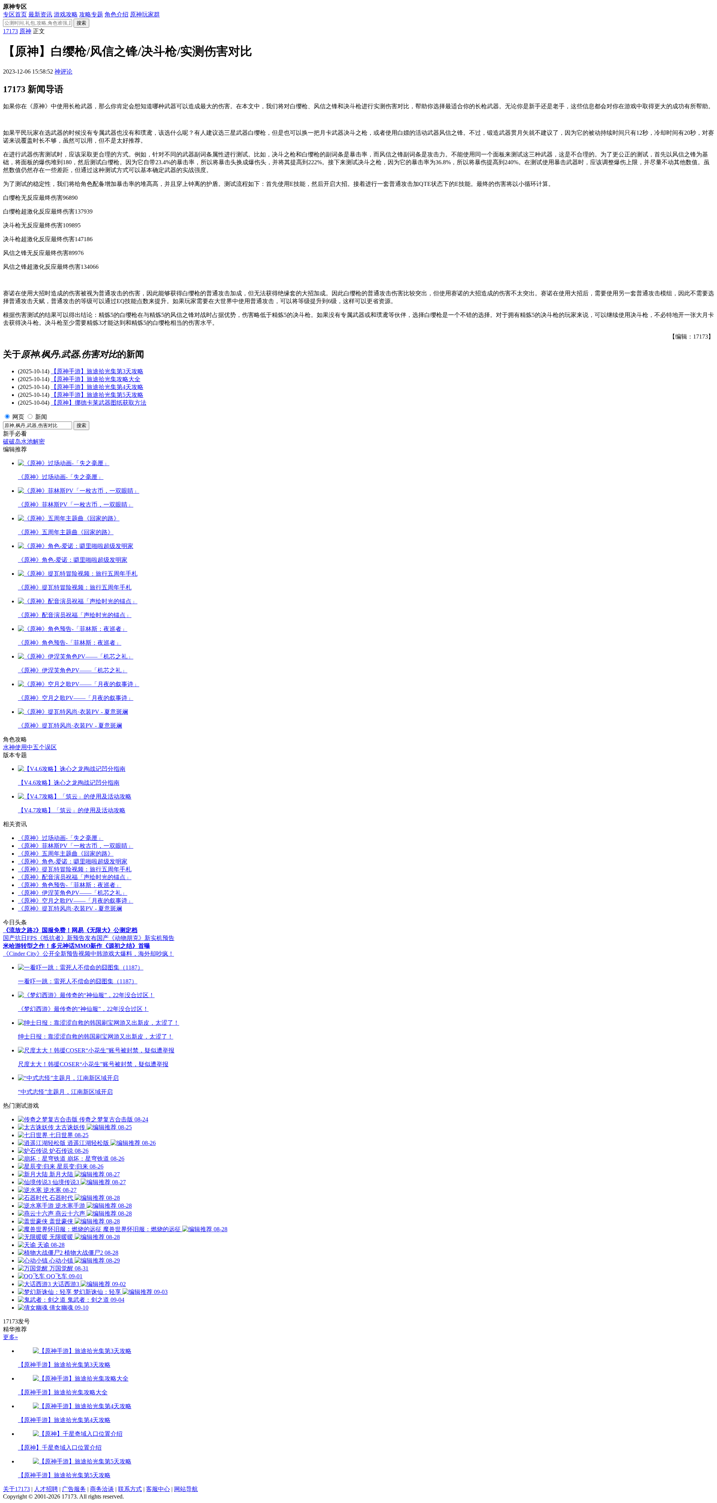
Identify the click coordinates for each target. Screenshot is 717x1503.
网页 (18, 417)
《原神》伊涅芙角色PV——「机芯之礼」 (72, 893)
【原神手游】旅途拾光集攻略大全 (95, 379)
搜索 (81, 23)
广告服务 (74, 1489)
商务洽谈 (102, 1489)
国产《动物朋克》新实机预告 (135, 938)
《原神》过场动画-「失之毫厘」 (60, 838)
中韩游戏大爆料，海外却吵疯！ (132, 953)
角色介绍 (116, 14)
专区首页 (15, 14)
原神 (25, 31)
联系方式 (130, 1489)
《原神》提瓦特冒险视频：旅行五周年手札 (74, 869)
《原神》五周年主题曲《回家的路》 (66, 853)
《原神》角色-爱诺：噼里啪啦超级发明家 (72, 861)
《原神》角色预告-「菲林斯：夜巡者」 (69, 885)
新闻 (41, 417)
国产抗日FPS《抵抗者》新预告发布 (50, 938)
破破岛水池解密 (24, 441)
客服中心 (158, 1489)
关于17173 (16, 1489)
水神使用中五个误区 (30, 747)
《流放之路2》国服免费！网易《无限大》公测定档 (70, 930)
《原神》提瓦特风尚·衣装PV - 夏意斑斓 (70, 908)
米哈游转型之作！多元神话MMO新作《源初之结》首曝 (76, 946)
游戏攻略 (66, 14)
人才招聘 (46, 1489)
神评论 (63, 71)
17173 (10, 31)
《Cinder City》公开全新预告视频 (46, 953)
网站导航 (186, 1489)
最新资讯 (40, 14)
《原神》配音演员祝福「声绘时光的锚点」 (74, 877)
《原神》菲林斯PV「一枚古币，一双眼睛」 (75, 846)
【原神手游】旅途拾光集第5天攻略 (97, 395)
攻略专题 (91, 14)
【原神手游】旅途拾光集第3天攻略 (97, 371)
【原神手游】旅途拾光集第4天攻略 (97, 387)
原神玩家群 (145, 14)
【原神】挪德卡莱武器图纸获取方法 (98, 402)
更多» (10, 1337)
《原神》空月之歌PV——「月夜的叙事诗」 (75, 900)
